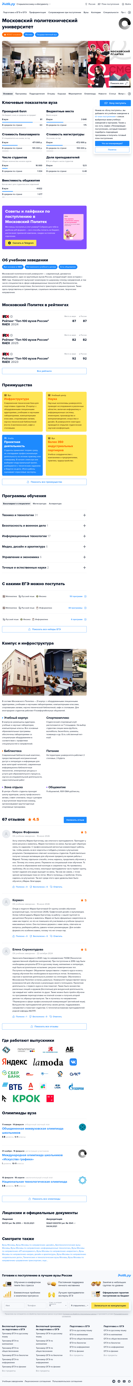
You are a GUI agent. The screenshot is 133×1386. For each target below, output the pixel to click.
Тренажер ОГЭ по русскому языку (49, 1335)
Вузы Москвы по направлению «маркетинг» (57, 1251)
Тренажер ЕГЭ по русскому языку (15, 1335)
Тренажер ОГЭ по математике (44, 1342)
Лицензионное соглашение (38, 1381)
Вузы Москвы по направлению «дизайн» (35, 1245)
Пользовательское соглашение (67, 1381)
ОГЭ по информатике (114, 1347)
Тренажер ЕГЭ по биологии (15, 1355)
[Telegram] (119, 1381)
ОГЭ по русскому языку (115, 1330)
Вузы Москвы (8, 1245)
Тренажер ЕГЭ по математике (10, 1342)
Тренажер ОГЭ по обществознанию (44, 1349)
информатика (45, 608)
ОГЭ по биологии (112, 1343)
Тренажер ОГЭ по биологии (49, 1355)
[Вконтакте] (113, 1381)
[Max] (129, 1381)
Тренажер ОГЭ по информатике (44, 1361)
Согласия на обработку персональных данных (80, 1314)
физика (42, 596)
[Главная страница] (8, 4)
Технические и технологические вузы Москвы (45, 1257)
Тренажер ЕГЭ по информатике (10, 1361)
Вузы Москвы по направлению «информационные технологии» (41, 1248)
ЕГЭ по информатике (80, 1347)
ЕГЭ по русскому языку (81, 1330)
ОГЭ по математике (113, 1334)
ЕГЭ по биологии (78, 1343)
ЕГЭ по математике (79, 1334)
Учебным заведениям (12, 1381)
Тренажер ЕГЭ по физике (14, 1366)
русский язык (28, 596)
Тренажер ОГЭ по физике (48, 1366)
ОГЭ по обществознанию (116, 1338)
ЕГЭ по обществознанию (81, 1338)
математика (11, 596)
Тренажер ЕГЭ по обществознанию (10, 1349)
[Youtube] (124, 1381)
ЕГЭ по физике (77, 1351)
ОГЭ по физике (111, 1351)
